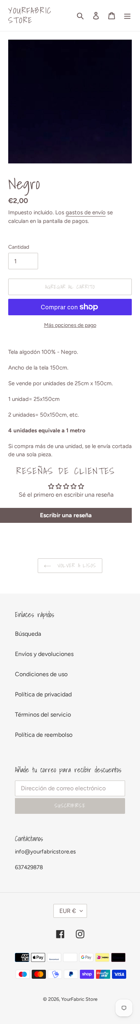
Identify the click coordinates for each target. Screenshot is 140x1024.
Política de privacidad (43, 694)
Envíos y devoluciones (44, 653)
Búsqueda (28, 633)
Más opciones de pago (70, 325)
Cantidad (18, 247)
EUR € (67, 910)
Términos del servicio (43, 714)
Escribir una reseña (66, 515)
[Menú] (127, 15)
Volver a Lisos (76, 565)
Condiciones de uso (41, 674)
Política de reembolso (43, 734)
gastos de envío (86, 212)
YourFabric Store (30, 15)
